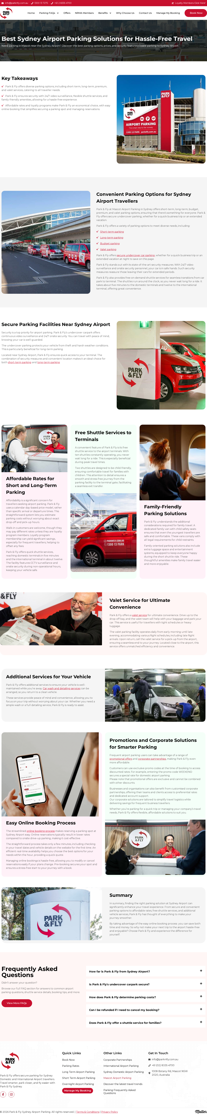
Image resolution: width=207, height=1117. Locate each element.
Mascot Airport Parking (117, 1078)
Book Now (68, 1059)
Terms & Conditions (87, 1111)
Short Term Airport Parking (78, 1078)
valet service (139, 615)
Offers (66, 13)
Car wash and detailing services (61, 688)
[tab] (145, 971)
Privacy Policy (109, 1111)
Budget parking (110, 243)
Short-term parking (112, 231)
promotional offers (121, 758)
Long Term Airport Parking (78, 1072)
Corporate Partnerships (118, 1059)
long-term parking (48, 362)
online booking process (41, 831)
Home (31, 13)
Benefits (103, 13)
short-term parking (19, 362)
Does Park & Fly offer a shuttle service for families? (125, 1023)
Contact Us (145, 13)
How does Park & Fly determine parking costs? (122, 997)
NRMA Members (84, 13)
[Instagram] (11, 1094)
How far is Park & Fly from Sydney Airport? (119, 971)
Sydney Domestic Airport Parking (124, 1072)
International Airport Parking (121, 1065)
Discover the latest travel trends (123, 1084)
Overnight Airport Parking (78, 1084)
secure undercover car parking (136, 255)
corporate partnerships (152, 758)
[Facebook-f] (3, 1094)
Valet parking (108, 249)
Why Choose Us (125, 13)
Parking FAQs (47, 13)
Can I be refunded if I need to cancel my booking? (124, 1010)
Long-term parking (111, 237)
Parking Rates (70, 1065)
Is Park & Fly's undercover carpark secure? (119, 984)
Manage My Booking (168, 13)
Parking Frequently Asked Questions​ (120, 1092)
